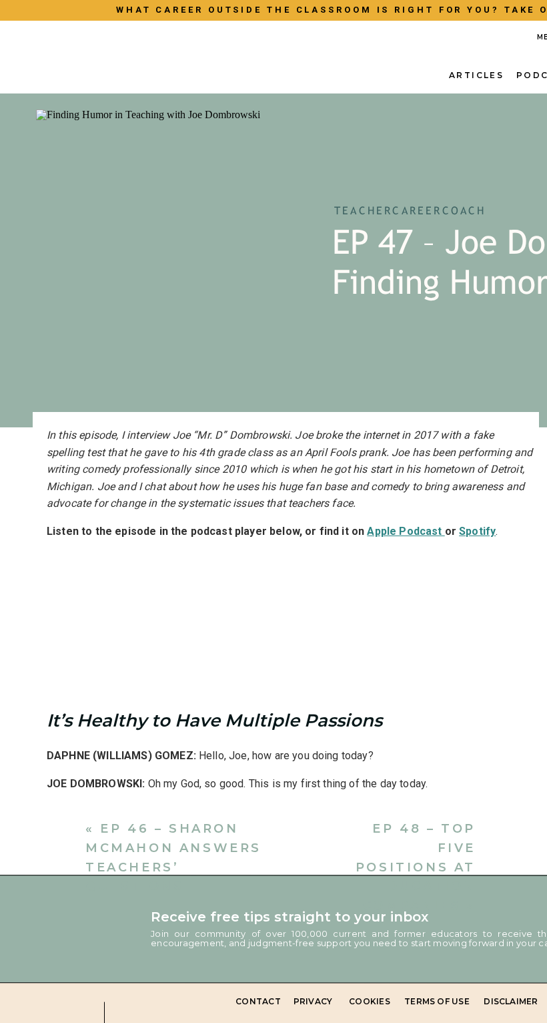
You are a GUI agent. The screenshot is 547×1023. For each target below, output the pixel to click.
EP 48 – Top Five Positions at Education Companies (416, 867)
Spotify (477, 531)
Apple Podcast (405, 531)
